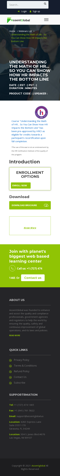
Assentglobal (38, 465)
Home (12, 31)
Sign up (36, 11)
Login (24, 11)
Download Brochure (24, 205)
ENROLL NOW (19, 185)
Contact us (32, 278)
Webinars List (25, 31)
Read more (14, 335)
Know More (30, 227)
